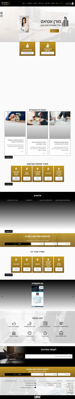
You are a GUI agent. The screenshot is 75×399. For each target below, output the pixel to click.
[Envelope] (1, 16)
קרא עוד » (66, 153)
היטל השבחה (27, 173)
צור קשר (24, 3)
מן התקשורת (29, 3)
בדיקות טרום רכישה (70, 393)
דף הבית (61, 3)
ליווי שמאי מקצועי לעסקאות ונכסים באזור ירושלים (16, 141)
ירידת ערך (48, 173)
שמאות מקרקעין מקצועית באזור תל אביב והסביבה (61, 143)
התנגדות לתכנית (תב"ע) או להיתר (59, 173)
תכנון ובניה (16, 264)
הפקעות (37, 264)
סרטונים (35, 3)
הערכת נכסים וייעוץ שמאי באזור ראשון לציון (39, 143)
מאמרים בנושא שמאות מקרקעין (54, 383)
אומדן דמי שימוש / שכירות (37, 173)
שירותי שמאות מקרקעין (48, 49)
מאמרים (52, 3)
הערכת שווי (70, 385)
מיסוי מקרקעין (70, 387)
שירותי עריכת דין (27, 50)
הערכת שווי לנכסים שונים (16, 173)
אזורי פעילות (41, 3)
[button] (24, 24)
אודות (57, 3)
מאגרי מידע (47, 3)
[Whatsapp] (1, 13)
